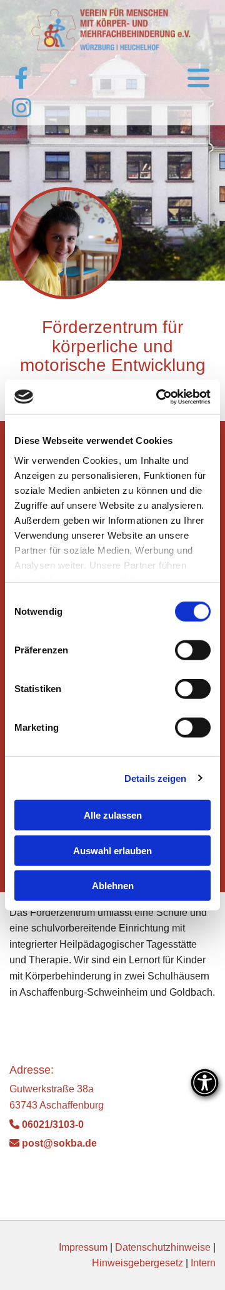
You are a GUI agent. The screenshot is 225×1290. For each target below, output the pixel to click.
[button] (169, 78)
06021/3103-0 (46, 1124)
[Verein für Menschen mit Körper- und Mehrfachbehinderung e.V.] (112, 29)
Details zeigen (155, 778)
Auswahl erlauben (112, 850)
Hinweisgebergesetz (137, 1263)
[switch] (193, 650)
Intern (203, 1263)
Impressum (83, 1247)
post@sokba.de (53, 1143)
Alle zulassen (113, 815)
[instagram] (21, 107)
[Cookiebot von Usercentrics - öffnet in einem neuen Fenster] (159, 396)
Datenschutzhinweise (163, 1247)
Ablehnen (113, 885)
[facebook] (21, 77)
